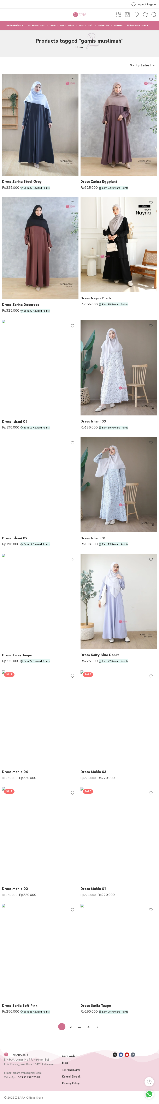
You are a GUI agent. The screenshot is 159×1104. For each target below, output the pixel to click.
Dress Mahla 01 (93, 888)
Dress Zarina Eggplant (99, 181)
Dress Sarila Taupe (96, 1005)
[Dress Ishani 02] (40, 484)
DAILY (71, 25)
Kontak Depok (71, 1076)
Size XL (13, 170)
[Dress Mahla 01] (119, 835)
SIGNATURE (104, 25)
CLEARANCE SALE (36, 25)
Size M (13, 157)
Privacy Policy (71, 1083)
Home (79, 47)
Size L (13, 163)
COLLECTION (57, 25)
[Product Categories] (118, 15)
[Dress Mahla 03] (119, 718)
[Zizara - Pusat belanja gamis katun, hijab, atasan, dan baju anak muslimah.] (79, 14)
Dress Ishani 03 (93, 421)
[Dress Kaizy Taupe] (40, 601)
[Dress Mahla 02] (40, 835)
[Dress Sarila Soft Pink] (40, 952)
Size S (13, 151)
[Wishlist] (72, 80)
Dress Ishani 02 (15, 538)
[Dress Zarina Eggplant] (119, 125)
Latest (146, 65)
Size (84, 262)
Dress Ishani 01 (93, 538)
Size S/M (13, 637)
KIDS (81, 25)
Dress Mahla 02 (15, 888)
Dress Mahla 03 (93, 771)
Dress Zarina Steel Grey (22, 181)
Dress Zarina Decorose (20, 304)
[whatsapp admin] (149, 1094)
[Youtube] (127, 1054)
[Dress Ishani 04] (40, 368)
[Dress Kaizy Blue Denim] (119, 601)
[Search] (154, 15)
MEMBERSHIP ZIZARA (137, 25)
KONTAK (118, 25)
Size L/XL (13, 643)
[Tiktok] (133, 1054)
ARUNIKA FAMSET (14, 25)
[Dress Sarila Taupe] (119, 952)
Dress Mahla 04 (15, 771)
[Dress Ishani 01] (119, 484)
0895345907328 (29, 1077)
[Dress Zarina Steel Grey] (40, 125)
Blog (65, 1062)
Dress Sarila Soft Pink (19, 1005)
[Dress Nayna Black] (119, 244)
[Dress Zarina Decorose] (40, 248)
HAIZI (90, 25)
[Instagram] (115, 1054)
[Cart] (127, 15)
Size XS (13, 974)
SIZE (5, 145)
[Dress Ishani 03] (119, 367)
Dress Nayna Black (96, 298)
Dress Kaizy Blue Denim (100, 654)
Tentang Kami (71, 1069)
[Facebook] (121, 1054)
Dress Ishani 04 (15, 421)
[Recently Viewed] (149, 1081)
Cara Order (69, 1056)
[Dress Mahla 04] (40, 718)
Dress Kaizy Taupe (17, 655)
